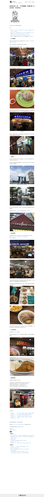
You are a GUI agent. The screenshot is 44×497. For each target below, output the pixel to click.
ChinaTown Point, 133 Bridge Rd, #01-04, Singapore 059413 (19, 236)
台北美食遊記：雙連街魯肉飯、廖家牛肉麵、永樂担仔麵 (18, 440)
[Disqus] (22, 463)
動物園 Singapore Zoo (29, 32)
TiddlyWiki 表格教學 (13, 450)
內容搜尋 (33, 1)
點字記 (14, 1)
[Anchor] (15, 38)
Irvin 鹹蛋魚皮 (27, 210)
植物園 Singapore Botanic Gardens (21, 32)
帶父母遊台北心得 (13, 439)
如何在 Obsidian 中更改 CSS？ (15, 447)
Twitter (16, 424)
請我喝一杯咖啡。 (21, 426)
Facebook (13, 424)
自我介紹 (29, 1)
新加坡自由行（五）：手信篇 (15, 441)
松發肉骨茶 (22, 36)
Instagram (19, 424)
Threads (23, 424)
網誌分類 (26, 1)
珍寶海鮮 (16, 31)
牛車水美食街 (13, 42)
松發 (28, 235)
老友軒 (14, 32)
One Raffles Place (18, 210)
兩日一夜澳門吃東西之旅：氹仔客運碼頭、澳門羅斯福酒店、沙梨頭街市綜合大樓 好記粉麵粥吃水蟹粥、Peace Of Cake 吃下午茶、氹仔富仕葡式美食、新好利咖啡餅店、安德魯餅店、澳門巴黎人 (22, 436)
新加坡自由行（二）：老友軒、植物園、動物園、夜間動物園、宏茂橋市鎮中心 (21, 414)
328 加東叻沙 (31, 36)
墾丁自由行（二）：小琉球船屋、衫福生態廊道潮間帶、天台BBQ (20, 446)
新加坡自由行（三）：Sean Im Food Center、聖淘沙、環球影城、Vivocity (21, 415)
